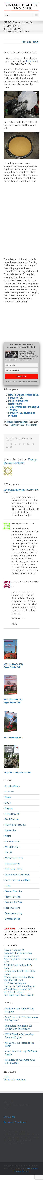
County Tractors (12, 956)
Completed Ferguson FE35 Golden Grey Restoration (18, 1027)
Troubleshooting (13, 913)
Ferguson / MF (12, 813)
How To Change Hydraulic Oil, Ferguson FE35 (23, 396)
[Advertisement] (21, 203)
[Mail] (11, 447)
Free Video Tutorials (15, 824)
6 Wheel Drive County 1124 (18, 989)
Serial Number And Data (17, 880)
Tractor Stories (12, 896)
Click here (31, 61)
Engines (9, 808)
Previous (26, 41)
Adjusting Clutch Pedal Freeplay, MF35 (20, 960)
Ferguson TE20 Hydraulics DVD (17, 772)
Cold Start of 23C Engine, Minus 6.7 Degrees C (21, 1019)
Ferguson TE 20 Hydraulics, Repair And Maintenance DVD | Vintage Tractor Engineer (21, 490)
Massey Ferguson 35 (14, 950)
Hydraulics (14, 425)
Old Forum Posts (13, 869)
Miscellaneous (12, 863)
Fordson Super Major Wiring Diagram (19, 1010)
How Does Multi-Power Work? (19, 995)
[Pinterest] (15, 444)
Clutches (9, 791)
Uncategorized (12, 918)
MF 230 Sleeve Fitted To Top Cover (19, 1044)
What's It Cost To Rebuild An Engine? (18, 966)
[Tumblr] (20, 444)
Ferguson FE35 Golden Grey (18, 953)
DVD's (8, 802)
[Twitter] (11, 444)
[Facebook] (7, 444)
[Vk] (7, 447)
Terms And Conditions (15, 1122)
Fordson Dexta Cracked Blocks (19, 986)
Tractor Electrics (13, 891)
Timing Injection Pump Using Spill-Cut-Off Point (19, 978)
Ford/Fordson (12, 819)
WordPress (32, 1168)
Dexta (8, 797)
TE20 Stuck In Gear (13, 992)
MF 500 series (12, 846)
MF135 (8, 852)
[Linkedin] (28, 444)
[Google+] (24, 444)
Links (6, 1076)
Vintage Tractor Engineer (17, 422)
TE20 (21, 425)
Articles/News (12, 786)
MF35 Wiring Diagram (15, 983)
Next (35, 41)
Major (8, 835)
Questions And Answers (17, 874)
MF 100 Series (12, 841)
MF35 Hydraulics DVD (13, 737)
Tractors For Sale (14, 902)
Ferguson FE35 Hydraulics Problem (21, 414)
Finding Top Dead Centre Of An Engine (19, 972)
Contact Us (9, 1116)
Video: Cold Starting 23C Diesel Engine (21, 1053)
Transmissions (12, 907)
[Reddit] (33, 444)
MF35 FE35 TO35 (14, 858)
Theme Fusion (21, 1171)
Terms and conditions (15, 1079)
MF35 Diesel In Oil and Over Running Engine (19, 1036)
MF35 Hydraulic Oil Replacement (18, 402)
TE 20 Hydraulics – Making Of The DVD (23, 408)
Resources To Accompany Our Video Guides (20, 1061)
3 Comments (31, 425)
